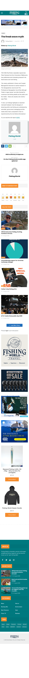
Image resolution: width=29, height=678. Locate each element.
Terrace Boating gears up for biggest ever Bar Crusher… (19, 589)
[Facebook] (2, 559)
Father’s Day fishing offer (9, 289)
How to (17, 603)
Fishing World (9, 41)
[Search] (26, 12)
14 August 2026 (5, 264)
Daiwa (8, 624)
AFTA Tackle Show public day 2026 (11, 316)
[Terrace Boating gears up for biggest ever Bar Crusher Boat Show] (5, 590)
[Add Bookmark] (26, 146)
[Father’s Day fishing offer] (14, 277)
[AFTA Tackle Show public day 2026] (14, 304)
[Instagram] (13, 559)
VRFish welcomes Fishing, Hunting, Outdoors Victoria (11, 232)
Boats (3, 624)
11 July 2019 (16, 41)
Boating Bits (4, 607)
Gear (3, 286)
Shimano (24, 626)
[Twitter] (6, 559)
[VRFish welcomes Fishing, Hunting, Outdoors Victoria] (14, 220)
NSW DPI (13, 626)
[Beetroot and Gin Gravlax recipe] (5, 582)
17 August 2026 (16, 583)
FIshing (19, 624)
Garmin (24, 624)
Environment (18, 607)
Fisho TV (3, 613)
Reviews (17, 613)
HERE (18, 117)
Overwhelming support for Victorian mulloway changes (12, 261)
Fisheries (13, 624)
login (6, 330)
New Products (5, 610)
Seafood (18, 626)
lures (7, 626)
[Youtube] (10, 559)
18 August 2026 (5, 235)
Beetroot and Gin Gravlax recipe (19, 580)
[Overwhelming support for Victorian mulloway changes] (14, 248)
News (3, 33)
